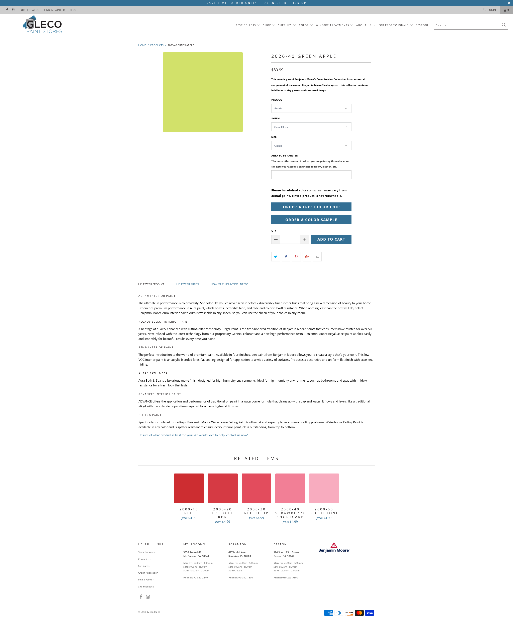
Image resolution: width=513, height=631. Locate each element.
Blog (73, 10)
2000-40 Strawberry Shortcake (290, 488)
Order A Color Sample (311, 219)
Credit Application (148, 572)
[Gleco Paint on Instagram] (13, 10)
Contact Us (144, 559)
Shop (267, 25)
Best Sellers (245, 25)
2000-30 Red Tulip (257, 488)
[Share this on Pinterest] (296, 256)
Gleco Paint (153, 612)
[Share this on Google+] (307, 256)
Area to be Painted (310, 161)
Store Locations (147, 552)
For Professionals (394, 25)
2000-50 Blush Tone (324, 488)
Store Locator (28, 10)
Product (277, 100)
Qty (274, 231)
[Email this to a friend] (317, 256)
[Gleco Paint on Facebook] (6, 10)
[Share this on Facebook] (286, 256)
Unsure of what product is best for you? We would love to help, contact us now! (193, 435)
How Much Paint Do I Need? (229, 284)
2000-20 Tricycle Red (223, 488)
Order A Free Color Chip (311, 206)
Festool (422, 25)
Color (304, 25)
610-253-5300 (290, 577)
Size (274, 137)
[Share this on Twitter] (275, 256)
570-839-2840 (200, 577)
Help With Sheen (187, 284)
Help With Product (151, 284)
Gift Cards (143, 566)
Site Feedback (146, 586)
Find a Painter (54, 10)
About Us (364, 25)
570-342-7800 (245, 577)
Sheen (275, 118)
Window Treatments (332, 25)
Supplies (285, 25)
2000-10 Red (189, 488)
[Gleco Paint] (43, 25)
